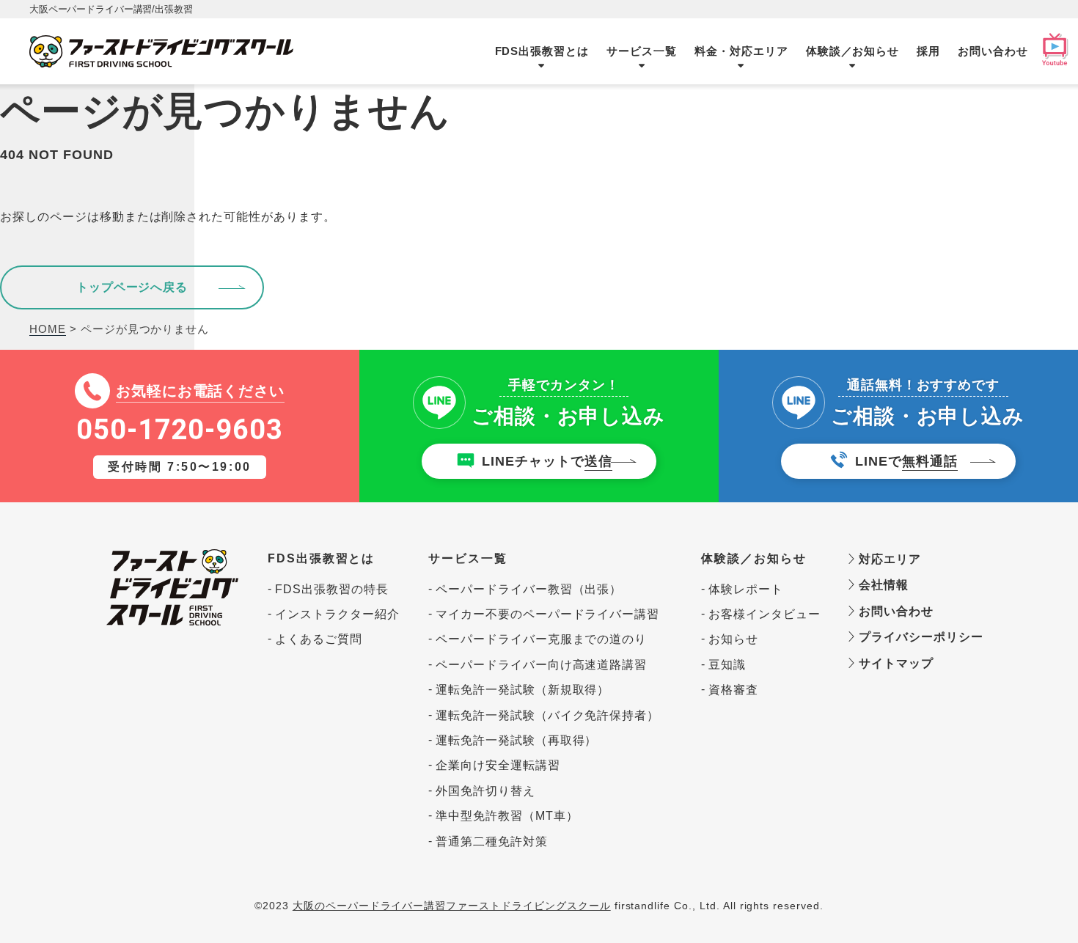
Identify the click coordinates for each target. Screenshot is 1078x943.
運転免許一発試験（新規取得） (522, 689)
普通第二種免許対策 (492, 841)
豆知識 (727, 664)
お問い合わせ (993, 51)
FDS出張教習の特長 (332, 589)
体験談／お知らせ (853, 51)
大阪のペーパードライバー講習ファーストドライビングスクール (452, 905)
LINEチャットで (547, 461)
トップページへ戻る (132, 287)
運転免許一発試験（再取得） (516, 740)
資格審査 (733, 689)
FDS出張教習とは (542, 51)
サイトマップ (894, 663)
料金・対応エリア (741, 51)
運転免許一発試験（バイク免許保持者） (547, 715)
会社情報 (882, 585)
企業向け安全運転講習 (498, 765)
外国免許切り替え (485, 791)
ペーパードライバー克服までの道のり (541, 639)
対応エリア (888, 559)
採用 (928, 51)
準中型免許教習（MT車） (507, 816)
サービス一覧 (641, 51)
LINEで (906, 461)
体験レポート (745, 589)
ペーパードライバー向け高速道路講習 (541, 664)
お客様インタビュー (763, 614)
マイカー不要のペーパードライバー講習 (547, 614)
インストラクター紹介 (337, 614)
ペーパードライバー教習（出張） (529, 589)
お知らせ (733, 639)
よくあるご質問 (318, 639)
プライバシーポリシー (913, 637)
